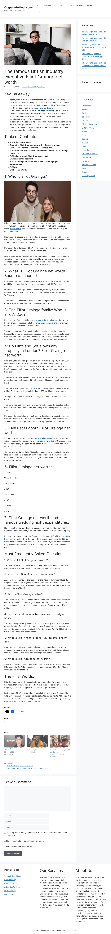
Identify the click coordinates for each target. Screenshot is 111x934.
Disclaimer (8, 894)
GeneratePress (71, 931)
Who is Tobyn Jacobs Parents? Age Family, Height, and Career (60, 750)
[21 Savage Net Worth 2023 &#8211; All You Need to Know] (14, 741)
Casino (85, 113)
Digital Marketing (89, 124)
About (38, 12)
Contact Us (9, 883)
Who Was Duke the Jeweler (36, 748)
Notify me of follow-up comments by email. (25, 841)
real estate (86, 157)
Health (85, 143)
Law (84, 146)
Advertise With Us (12, 887)
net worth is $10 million (44, 438)
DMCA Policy (10, 891)
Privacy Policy (10, 880)
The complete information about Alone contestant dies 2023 (29, 768)
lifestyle (85, 150)
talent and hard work (43, 108)
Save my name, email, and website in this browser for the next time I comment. (37, 834)
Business (47, 5)
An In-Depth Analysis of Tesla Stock (20, 766)
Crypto (60, 5)
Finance (85, 131)
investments (15, 229)
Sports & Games (76, 5)
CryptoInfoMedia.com (18, 7)
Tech (37, 5)
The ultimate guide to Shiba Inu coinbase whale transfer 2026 (94, 65)
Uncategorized (88, 176)
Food (84, 135)
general (85, 139)
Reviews (90, 5)
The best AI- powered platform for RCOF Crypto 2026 (93, 56)
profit (32, 388)
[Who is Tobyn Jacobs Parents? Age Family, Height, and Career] (60, 741)
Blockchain (86, 106)
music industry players (46, 320)
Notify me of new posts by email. (20, 847)
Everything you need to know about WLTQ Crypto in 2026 (94, 47)
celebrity (10, 763)
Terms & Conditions (12, 876)
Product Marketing (90, 154)
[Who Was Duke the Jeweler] (37, 741)
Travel (84, 172)
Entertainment (88, 128)
